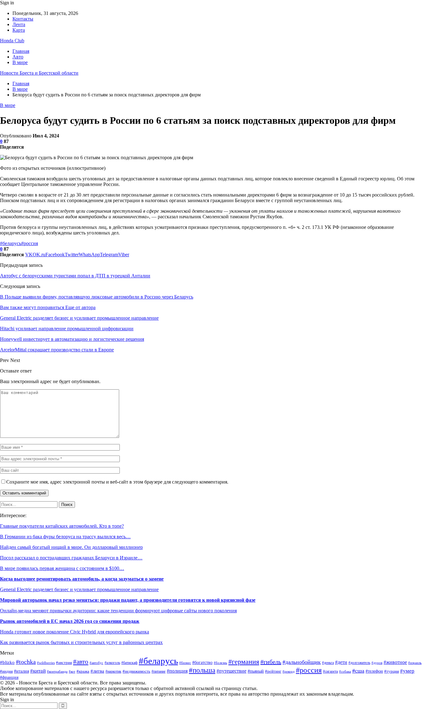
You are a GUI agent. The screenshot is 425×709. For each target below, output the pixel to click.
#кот (72, 671)
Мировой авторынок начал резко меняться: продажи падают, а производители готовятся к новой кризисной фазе (127, 600)
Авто (17, 56)
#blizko (7, 662)
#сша (358, 671)
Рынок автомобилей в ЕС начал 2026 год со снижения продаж (69, 621)
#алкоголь (112, 663)
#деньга (328, 662)
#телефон (374, 671)
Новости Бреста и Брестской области (39, 73)
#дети (341, 662)
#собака (345, 671)
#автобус (96, 663)
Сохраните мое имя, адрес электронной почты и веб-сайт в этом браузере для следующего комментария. (117, 481)
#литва (97, 671)
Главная (20, 51)
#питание (159, 672)
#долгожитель (359, 662)
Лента (18, 24)
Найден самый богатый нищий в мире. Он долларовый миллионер (71, 547)
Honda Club (12, 40)
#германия (243, 661)
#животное (395, 662)
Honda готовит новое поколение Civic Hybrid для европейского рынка (74, 631)
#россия (29, 243)
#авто (80, 661)
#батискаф (129, 663)
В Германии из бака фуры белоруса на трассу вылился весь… (65, 536)
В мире (20, 62)
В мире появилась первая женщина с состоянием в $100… (62, 568)
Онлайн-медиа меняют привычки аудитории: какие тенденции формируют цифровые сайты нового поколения (118, 610)
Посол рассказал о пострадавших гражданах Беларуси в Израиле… (71, 557)
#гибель (270, 661)
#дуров (376, 663)
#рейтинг (273, 671)
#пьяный (256, 671)
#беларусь (10, 243)
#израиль (415, 663)
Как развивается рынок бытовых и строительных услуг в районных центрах (81, 642)
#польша (202, 670)
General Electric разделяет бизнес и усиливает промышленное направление (79, 589)
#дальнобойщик (302, 662)
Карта (18, 30)
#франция (9, 677)
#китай (38, 671)
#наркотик (113, 671)
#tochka (26, 661)
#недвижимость (136, 671)
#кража (83, 671)
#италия (21, 671)
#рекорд (289, 671)
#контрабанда (57, 671)
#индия (6, 671)
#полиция (177, 671)
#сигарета (330, 671)
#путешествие (231, 671)
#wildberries (46, 663)
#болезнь (220, 663)
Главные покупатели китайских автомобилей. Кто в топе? (62, 526)
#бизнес (185, 663)
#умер (407, 671)
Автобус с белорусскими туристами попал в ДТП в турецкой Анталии (75, 275)
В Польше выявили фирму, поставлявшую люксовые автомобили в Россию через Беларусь (96, 296)
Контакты (22, 18)
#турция (391, 671)
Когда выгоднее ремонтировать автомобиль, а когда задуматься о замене (82, 579)
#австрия (64, 662)
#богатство (202, 662)
